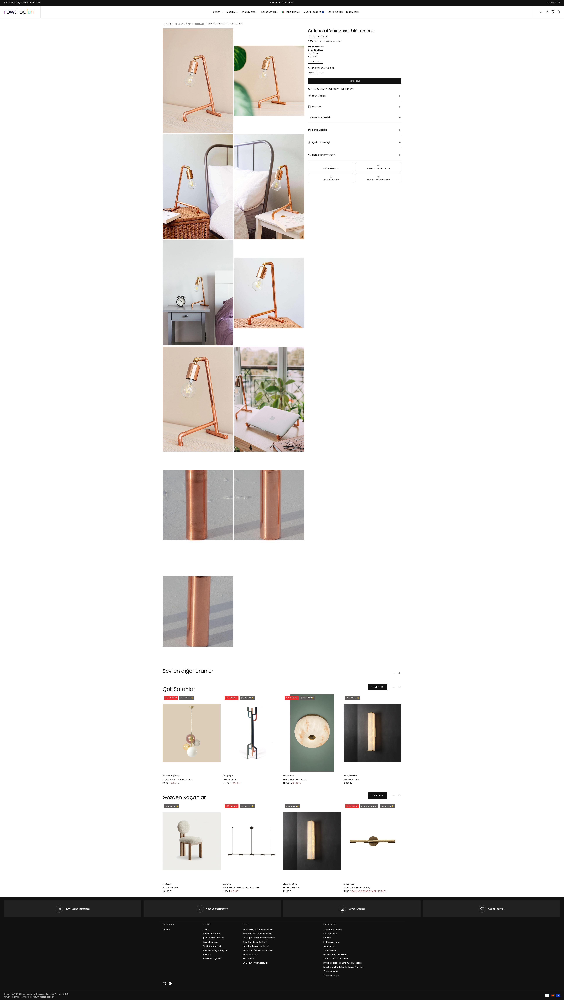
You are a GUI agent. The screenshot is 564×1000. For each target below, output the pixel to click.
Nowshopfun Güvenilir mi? (256, 946)
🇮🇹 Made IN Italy (291, 12)
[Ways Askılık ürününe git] (252, 733)
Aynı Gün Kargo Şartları (254, 942)
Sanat (217, 12)
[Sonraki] (399, 673)
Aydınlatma (248, 12)
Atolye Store (288, 775)
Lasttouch (167, 884)
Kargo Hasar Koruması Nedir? (257, 933)
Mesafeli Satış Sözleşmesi (216, 950)
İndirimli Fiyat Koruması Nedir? (258, 929)
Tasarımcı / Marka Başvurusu (258, 950)
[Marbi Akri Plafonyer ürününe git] (312, 733)
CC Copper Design (318, 36)
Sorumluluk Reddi (211, 933)
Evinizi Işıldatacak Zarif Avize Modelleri (342, 962)
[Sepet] (558, 12)
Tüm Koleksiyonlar (212, 958)
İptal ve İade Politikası (213, 937)
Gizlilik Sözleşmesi (212, 946)
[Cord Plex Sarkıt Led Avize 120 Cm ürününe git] (252, 841)
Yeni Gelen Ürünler (332, 929)
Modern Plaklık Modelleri (335, 954)
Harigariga (228, 775)
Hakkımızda (248, 958)
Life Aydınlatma (350, 775)
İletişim (166, 929)
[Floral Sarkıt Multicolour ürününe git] (192, 733)
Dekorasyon (268, 12)
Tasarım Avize (330, 971)
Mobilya (231, 12)
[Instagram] (164, 983)
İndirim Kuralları (250, 954)
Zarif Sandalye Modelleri (335, 958)
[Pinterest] (170, 983)
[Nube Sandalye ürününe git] (192, 841)
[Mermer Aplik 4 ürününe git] (373, 733)
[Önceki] (394, 673)
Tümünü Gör (377, 687)
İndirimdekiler (330, 933)
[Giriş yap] (547, 12)
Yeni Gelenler (335, 12)
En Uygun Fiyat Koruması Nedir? (259, 937)
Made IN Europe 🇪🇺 (314, 12)
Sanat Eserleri (330, 950)
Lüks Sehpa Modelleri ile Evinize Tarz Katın (344, 967)
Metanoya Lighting (171, 775)
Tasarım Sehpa (331, 975)
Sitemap (207, 954)
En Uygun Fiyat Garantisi (255, 962)
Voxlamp (227, 884)
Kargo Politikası (210, 942)
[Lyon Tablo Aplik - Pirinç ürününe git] (373, 841)
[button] (541, 12)
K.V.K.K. (206, 929)
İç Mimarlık (352, 12)
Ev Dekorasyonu (331, 942)
